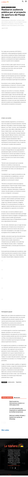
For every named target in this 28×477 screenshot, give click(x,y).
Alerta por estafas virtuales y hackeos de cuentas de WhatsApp (17, 417)
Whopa (9, 474)
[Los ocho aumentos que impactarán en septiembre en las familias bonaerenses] (5, 410)
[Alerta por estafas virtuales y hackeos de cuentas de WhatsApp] (5, 417)
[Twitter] (6, 31)
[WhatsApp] (12, 31)
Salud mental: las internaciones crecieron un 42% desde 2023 (16, 403)
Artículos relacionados (7, 397)
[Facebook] (2, 31)
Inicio (2, 5)
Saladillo (6, 5)
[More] (16, 31)
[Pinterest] (9, 31)
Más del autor (17, 397)
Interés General (8, 7)
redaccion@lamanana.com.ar (14, 465)
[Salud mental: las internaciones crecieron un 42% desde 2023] (5, 403)
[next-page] (5, 423)
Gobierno (3, 7)
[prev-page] (2, 423)
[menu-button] (26, 2)
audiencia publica (11, 382)
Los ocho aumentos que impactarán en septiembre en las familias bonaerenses (17, 410)
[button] (22, 1)
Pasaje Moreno (18, 382)
